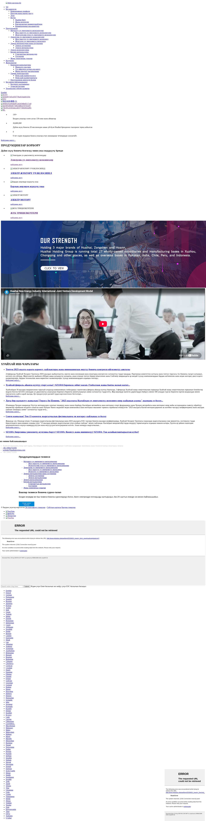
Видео (13, 18)
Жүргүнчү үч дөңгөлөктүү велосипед (30, 41)
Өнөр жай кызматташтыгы (26, 78)
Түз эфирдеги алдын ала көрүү (27, 69)
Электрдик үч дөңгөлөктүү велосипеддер (27, 37)
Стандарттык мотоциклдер (26, 54)
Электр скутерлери (23, 46)
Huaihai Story (20, 20)
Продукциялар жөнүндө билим (23, 80)
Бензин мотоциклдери (19, 52)
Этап (12, 16)
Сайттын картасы (54, 507)
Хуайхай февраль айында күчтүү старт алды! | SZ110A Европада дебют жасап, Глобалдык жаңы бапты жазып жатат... (68, 385)
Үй (7, 7)
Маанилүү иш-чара (23, 67)
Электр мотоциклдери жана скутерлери (26, 43)
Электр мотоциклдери (24, 48)
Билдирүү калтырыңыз (19, 84)
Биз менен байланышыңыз (16, 82)
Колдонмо (10, 61)
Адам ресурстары (17, 86)
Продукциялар (12, 28)
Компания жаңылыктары (20, 65)
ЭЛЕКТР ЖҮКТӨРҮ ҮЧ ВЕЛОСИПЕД (31, 173)
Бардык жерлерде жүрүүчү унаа (27, 186)
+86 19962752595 (10, 448)
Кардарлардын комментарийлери (28, 24)
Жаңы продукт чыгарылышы (27, 71)
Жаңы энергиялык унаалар (21, 58)
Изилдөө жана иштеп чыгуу (21, 13)
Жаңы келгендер (22, 22)
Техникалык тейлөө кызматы (17, 88)
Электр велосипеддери (19, 50)
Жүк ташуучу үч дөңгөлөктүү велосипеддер (33, 33)
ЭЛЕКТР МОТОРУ (20, 199)
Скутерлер (19, 56)
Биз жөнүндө (11, 9)
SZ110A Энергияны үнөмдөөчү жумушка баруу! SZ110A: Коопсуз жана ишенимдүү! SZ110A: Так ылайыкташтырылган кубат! (72, 432)
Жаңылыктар (11, 63)
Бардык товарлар (68, 507)
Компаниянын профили (20, 11)
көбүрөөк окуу (16, 164)
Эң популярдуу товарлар (35, 507)
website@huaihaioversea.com (14, 450)
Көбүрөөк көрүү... (8, 140)
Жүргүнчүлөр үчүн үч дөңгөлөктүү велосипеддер (35, 35)
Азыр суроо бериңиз (26, 504)
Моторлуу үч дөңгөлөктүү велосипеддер (27, 31)
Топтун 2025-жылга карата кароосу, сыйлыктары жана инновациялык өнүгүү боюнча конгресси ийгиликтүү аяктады (68, 369)
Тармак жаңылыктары (19, 73)
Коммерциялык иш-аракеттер (27, 26)
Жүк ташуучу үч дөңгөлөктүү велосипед (31, 39)
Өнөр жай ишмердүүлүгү (25, 76)
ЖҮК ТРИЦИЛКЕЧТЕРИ (24, 213)
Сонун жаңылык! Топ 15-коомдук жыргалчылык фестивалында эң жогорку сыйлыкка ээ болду (56, 416)
